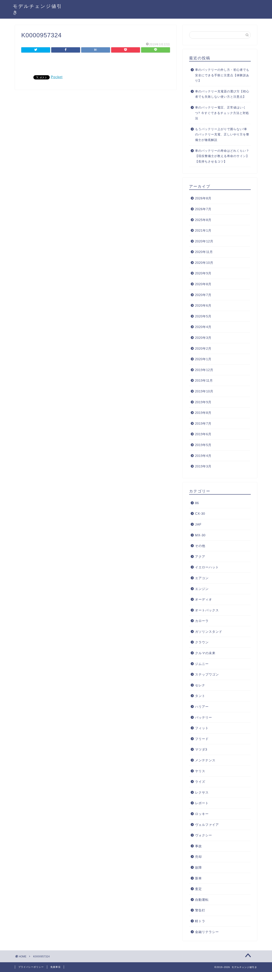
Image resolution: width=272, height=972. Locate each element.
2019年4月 (203, 455)
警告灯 (200, 910)
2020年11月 (204, 252)
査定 (198, 889)
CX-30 (200, 513)
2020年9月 (203, 273)
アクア (200, 556)
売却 (198, 856)
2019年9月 (203, 402)
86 (197, 503)
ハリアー (202, 706)
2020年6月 (203, 305)
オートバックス (207, 610)
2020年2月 (203, 348)
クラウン (202, 642)
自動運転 (202, 899)
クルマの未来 (205, 653)
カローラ (202, 621)
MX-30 (200, 535)
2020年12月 (204, 241)
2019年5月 (203, 445)
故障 (198, 867)
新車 (198, 878)
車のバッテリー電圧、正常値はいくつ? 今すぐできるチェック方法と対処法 (222, 113)
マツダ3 (201, 749)
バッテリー (203, 717)
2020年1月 (203, 359)
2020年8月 (203, 284)
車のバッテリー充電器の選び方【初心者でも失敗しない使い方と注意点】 (222, 94)
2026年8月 (203, 198)
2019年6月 (203, 434)
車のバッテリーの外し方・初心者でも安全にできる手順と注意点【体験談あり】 (222, 75)
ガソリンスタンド (208, 631)
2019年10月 (204, 391)
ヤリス (200, 771)
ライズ (200, 781)
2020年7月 (203, 295)
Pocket (56, 77)
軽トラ (200, 921)
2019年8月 (203, 412)
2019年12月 (204, 370)
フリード (202, 739)
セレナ (200, 685)
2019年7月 (203, 423)
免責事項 (55, 967)
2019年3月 (203, 466)
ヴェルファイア (207, 824)
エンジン (202, 589)
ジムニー (202, 664)
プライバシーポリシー (31, 967)
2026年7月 (203, 209)
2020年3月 (203, 337)
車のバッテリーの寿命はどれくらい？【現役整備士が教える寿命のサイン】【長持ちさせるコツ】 (222, 156)
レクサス (202, 792)
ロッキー (202, 814)
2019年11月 (204, 380)
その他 (200, 546)
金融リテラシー (207, 932)
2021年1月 (203, 230)
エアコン (202, 578)
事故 (198, 846)
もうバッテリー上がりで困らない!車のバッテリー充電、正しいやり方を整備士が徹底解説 (222, 135)
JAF (198, 524)
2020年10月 (204, 262)
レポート (202, 803)
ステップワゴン (207, 674)
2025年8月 (203, 220)
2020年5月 (203, 316)
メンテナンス (205, 760)
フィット (202, 728)
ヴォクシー (203, 835)
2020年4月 (203, 327)
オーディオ (203, 599)
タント (200, 696)
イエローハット (207, 567)
